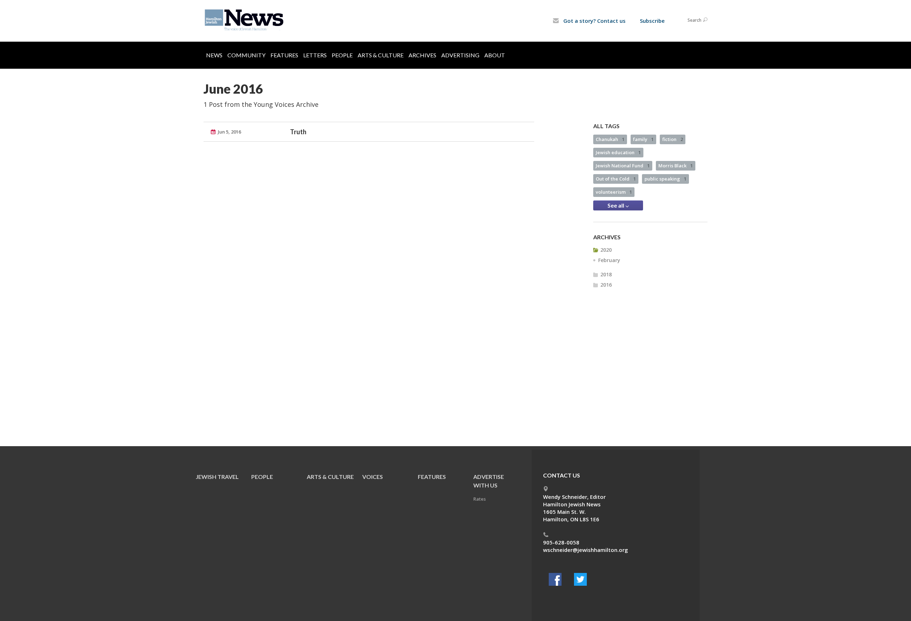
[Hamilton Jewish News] (245, 20)
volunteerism (614, 192)
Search (694, 20)
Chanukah (610, 139)
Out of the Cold (616, 179)
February (609, 260)
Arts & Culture (381, 55)
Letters (315, 55)
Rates (479, 499)
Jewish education (618, 152)
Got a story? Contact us (594, 20)
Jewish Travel (217, 476)
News (214, 55)
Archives (422, 55)
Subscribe (652, 20)
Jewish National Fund (623, 165)
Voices (372, 476)
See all (616, 205)
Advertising (460, 55)
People (342, 55)
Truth (298, 132)
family (643, 139)
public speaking (665, 179)
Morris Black (675, 165)
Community (246, 55)
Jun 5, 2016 (229, 132)
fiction (672, 139)
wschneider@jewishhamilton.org (585, 549)
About (494, 55)
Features (284, 55)
